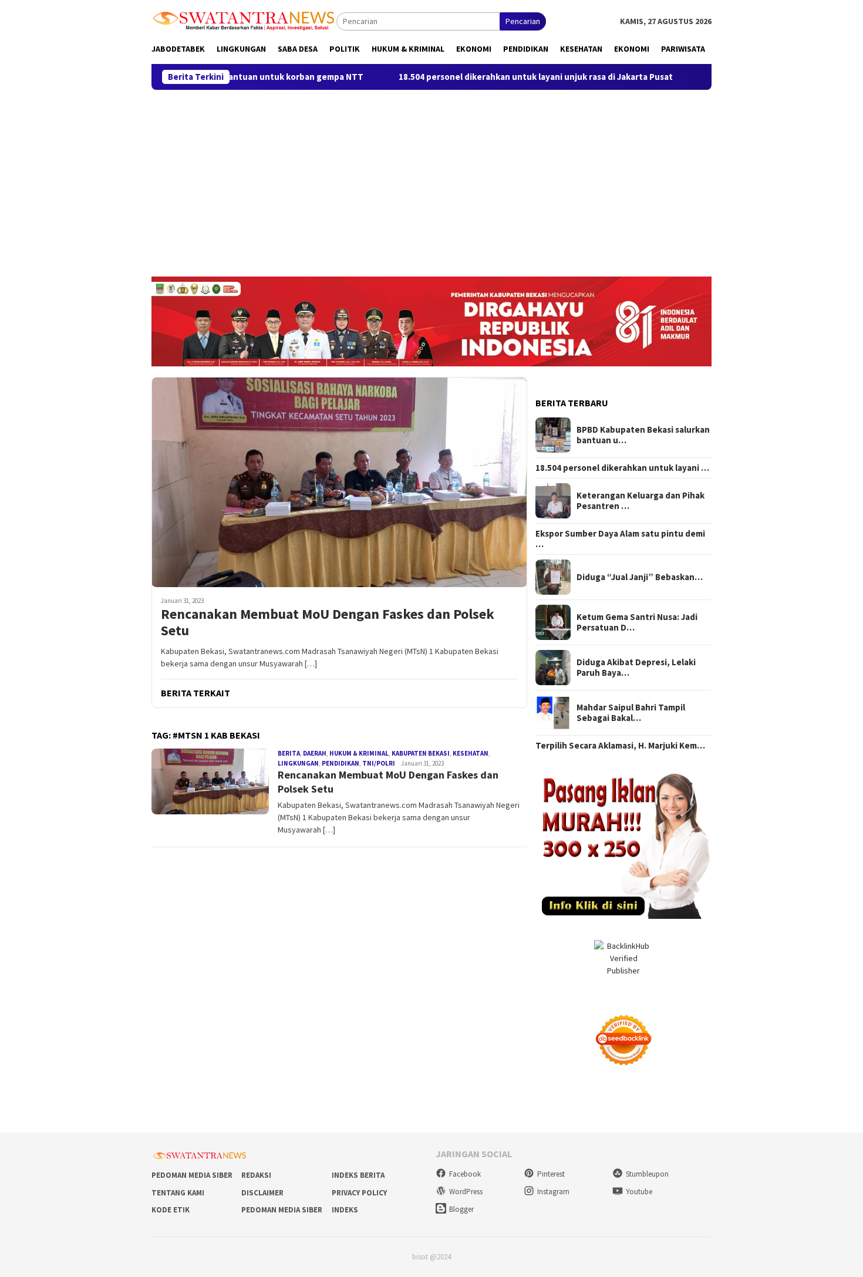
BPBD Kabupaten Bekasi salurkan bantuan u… (643, 435)
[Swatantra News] (243, 20)
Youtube (639, 1192)
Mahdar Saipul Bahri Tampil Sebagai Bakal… (631, 712)
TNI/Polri (378, 763)
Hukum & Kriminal (359, 753)
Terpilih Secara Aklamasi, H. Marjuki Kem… (620, 745)
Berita (289, 753)
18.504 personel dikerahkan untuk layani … (622, 468)
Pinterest (551, 1174)
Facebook (465, 1174)
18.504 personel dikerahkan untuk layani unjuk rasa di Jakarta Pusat (484, 77)
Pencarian (522, 21)
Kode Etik (170, 1210)
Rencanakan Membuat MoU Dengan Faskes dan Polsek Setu (327, 623)
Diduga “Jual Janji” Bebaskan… (640, 577)
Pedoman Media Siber (191, 1175)
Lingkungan (298, 763)
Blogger (461, 1209)
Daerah (314, 753)
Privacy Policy (359, 1193)
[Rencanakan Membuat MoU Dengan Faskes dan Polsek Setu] (339, 482)
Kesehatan (470, 753)
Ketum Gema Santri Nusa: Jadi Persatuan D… (637, 622)
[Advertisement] (431, 178)
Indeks (345, 1210)
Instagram (553, 1192)
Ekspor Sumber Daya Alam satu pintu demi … (620, 539)
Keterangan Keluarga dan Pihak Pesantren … (640, 500)
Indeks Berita (358, 1175)
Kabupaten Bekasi (421, 753)
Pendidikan (340, 763)
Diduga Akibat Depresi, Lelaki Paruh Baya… (636, 667)
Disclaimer (262, 1193)
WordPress (466, 1192)
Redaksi (256, 1175)
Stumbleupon (647, 1174)
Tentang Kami (177, 1193)
